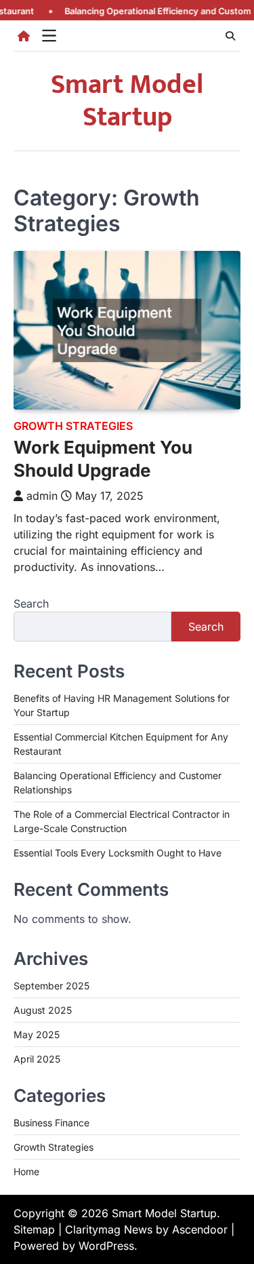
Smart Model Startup (127, 101)
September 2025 (51, 985)
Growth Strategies (73, 426)
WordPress (106, 1245)
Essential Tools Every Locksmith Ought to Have (117, 852)
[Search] (230, 36)
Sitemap (34, 1229)
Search (31, 603)
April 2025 (37, 1059)
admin (42, 495)
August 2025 (43, 1010)
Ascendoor (200, 1229)
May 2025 (37, 1034)
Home (26, 1171)
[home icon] (24, 36)
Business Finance (51, 1122)
